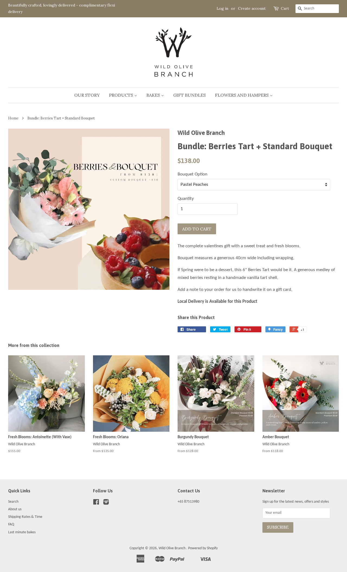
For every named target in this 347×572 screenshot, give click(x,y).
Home (13, 118)
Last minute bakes (22, 532)
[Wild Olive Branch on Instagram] (106, 503)
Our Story (87, 95)
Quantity (186, 198)
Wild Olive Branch (172, 548)
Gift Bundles (189, 95)
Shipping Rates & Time (25, 517)
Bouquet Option (192, 174)
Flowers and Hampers (242, 95)
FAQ (11, 524)
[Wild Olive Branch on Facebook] (96, 503)
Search (13, 502)
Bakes (153, 95)
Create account (252, 8)
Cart (285, 8)
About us (14, 509)
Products (121, 95)
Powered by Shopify (203, 548)
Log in (222, 8)
